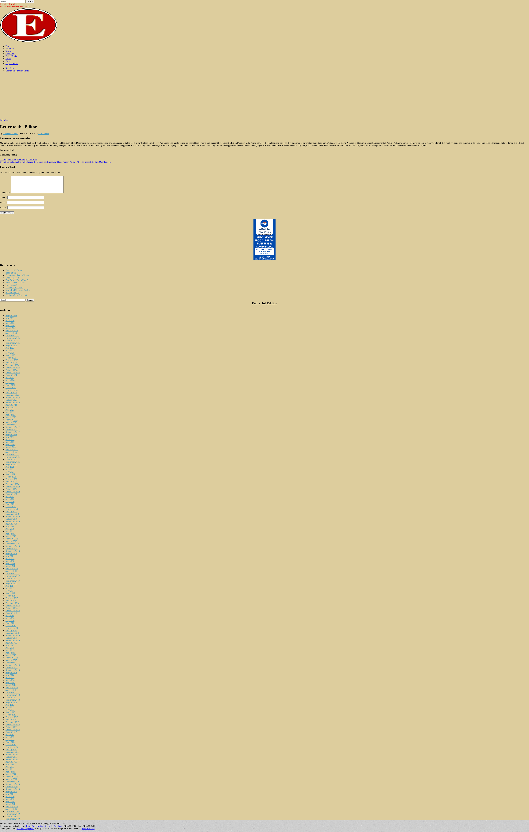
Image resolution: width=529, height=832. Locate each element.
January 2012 (11, 749)
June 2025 (10, 350)
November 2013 (13, 695)
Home (8, 46)
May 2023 (10, 412)
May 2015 (10, 650)
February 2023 (12, 420)
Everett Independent (8, 4)
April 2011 (10, 772)
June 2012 (10, 737)
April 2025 (10, 355)
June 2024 (10, 380)
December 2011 (12, 752)
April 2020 (10, 504)
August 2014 (11, 672)
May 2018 (10, 561)
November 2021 (13, 457)
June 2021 (10, 469)
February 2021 (12, 479)
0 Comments (43, 133)
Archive (9, 61)
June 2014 (10, 677)
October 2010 (11, 786)
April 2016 (10, 623)
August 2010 (11, 791)
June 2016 (10, 618)
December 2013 (12, 692)
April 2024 (10, 385)
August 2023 (11, 405)
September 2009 (13, 819)
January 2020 (11, 511)
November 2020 (13, 486)
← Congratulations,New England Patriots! (18, 159)
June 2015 (10, 648)
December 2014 (12, 662)
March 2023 (11, 417)
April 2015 (10, 653)
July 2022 (10, 437)
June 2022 (10, 439)
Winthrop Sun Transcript (16, 295)
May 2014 (10, 680)
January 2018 (11, 571)
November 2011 (13, 754)
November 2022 (13, 427)
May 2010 (10, 799)
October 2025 (11, 340)
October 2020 (11, 489)
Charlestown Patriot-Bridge (17, 275)
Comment (5, 192)
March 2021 (11, 477)
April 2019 (10, 534)
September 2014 (13, 670)
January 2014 (11, 690)
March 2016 (11, 625)
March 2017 (11, 596)
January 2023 (11, 422)
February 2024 (12, 390)
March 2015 (11, 655)
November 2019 (13, 516)
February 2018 (12, 568)
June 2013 (10, 707)
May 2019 (10, 531)
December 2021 (12, 454)
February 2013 (12, 717)
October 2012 (11, 727)
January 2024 (11, 392)
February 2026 (12, 330)
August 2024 (11, 375)
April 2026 (10, 325)
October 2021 (11, 459)
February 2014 (12, 687)
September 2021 (13, 462)
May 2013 (10, 710)
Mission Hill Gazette (14, 287)
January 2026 (11, 333)
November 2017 (13, 576)
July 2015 (10, 645)
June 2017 (10, 588)
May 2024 (10, 382)
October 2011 (11, 757)
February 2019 (12, 539)
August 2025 (11, 345)
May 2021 (10, 472)
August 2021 (11, 464)
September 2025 (13, 343)
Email (3, 202)
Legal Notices (12, 63)
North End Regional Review (18, 290)
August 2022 (11, 434)
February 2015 (12, 658)
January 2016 (11, 630)
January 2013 (11, 720)
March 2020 (11, 506)
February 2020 (12, 509)
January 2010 (11, 809)
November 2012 (13, 724)
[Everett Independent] (28, 41)
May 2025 (10, 353)
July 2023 (10, 407)
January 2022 (11, 452)
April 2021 (10, 474)
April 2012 (10, 742)
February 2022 (12, 449)
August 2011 (11, 762)
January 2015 (11, 660)
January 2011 (11, 779)
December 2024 (12, 365)
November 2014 (13, 665)
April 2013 (10, 712)
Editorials (10, 49)
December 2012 (12, 722)
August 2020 (11, 494)
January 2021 (11, 482)
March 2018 (11, 566)
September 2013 (13, 700)
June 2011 (10, 767)
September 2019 (13, 521)
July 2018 (10, 556)
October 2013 (11, 697)
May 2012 (10, 739)
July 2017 (10, 586)
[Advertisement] (264, 97)
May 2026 (10, 323)
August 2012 (11, 732)
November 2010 (13, 784)
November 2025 (13, 338)
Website (3, 207)
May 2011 (10, 769)
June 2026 (10, 320)
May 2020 (10, 501)
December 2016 (12, 603)
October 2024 (11, 370)
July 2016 (10, 615)
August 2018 (11, 553)
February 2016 (12, 628)
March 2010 (11, 804)
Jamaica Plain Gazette (15, 283)
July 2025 (10, 348)
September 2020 (13, 491)
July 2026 (10, 318)
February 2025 (12, 360)
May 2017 (10, 591)
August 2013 (11, 702)
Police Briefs (11, 56)
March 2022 (11, 447)
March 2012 (11, 744)
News (8, 51)
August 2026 (11, 315)
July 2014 (10, 675)
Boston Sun (11, 273)
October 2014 (11, 667)
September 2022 (13, 432)
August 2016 (11, 613)
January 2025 (11, 363)
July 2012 (10, 734)
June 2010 (10, 796)
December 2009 (12, 811)
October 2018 (11, 548)
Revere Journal (12, 292)
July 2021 (10, 467)
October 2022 (11, 429)
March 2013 (11, 715)
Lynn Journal (11, 285)
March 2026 (11, 328)
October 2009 (11, 816)
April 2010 (10, 801)
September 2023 (13, 402)
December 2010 (12, 781)
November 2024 (13, 367)
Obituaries (10, 53)
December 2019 (12, 514)
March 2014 (11, 685)
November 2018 (13, 546)
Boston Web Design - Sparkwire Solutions (43, 826)
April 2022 (10, 444)
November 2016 (13, 605)
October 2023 (11, 400)
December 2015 (12, 633)
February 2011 (12, 777)
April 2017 (10, 593)
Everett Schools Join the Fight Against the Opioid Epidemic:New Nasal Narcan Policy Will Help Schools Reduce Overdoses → (55, 162)
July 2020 (10, 496)
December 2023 (12, 395)
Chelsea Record (12, 278)
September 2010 (13, 789)
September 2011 (13, 759)
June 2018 (10, 558)
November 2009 (13, 814)
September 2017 (13, 581)
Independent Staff (10, 133)
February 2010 (12, 806)
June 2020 (10, 499)
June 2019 (10, 529)
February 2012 (12, 747)
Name (3, 197)
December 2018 (12, 544)
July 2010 (10, 794)
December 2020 (12, 484)
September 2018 (13, 551)
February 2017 (12, 598)
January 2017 (11, 601)
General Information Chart (17, 71)
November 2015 (13, 635)
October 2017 (11, 578)
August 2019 (11, 524)
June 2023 (10, 410)
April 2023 (10, 415)
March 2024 (11, 387)
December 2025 (12, 335)
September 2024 (13, 372)
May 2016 (10, 620)
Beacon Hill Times (14, 270)
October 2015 (11, 638)
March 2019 (11, 536)
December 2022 (12, 425)
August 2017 (11, 583)
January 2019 (11, 541)
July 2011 (10, 764)
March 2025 (11, 358)
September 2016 (13, 610)
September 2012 (13, 729)
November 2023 (13, 397)
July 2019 (10, 526)
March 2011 (11, 774)
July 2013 (10, 705)
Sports (8, 58)
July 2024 (10, 377)
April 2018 (10, 563)
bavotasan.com (88, 828)
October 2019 (11, 519)
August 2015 (11, 643)
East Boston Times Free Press (18, 280)
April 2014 (10, 682)
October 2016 (11, 608)
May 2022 (10, 442)
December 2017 (12, 573)
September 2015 (13, 640)
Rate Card (10, 68)
